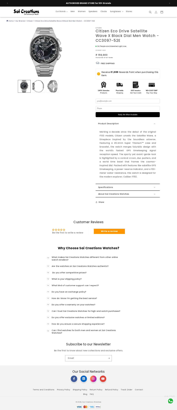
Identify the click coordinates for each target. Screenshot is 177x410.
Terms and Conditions (43, 389)
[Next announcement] (169, 3)
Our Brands (20, 21)
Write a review (109, 231)
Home (11, 21)
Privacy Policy (63, 389)
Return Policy (96, 389)
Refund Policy (111, 389)
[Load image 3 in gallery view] (52, 86)
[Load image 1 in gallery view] (24, 86)
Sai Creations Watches (91, 402)
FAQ (92, 394)
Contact (139, 389)
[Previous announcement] (7, 3)
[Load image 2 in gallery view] (38, 86)
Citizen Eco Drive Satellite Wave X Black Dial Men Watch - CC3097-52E (65, 21)
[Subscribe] (109, 358)
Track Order (126, 389)
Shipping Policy (80, 389)
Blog (85, 394)
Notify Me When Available (127, 115)
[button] (116, 11)
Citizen (30, 21)
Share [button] (101, 202)
